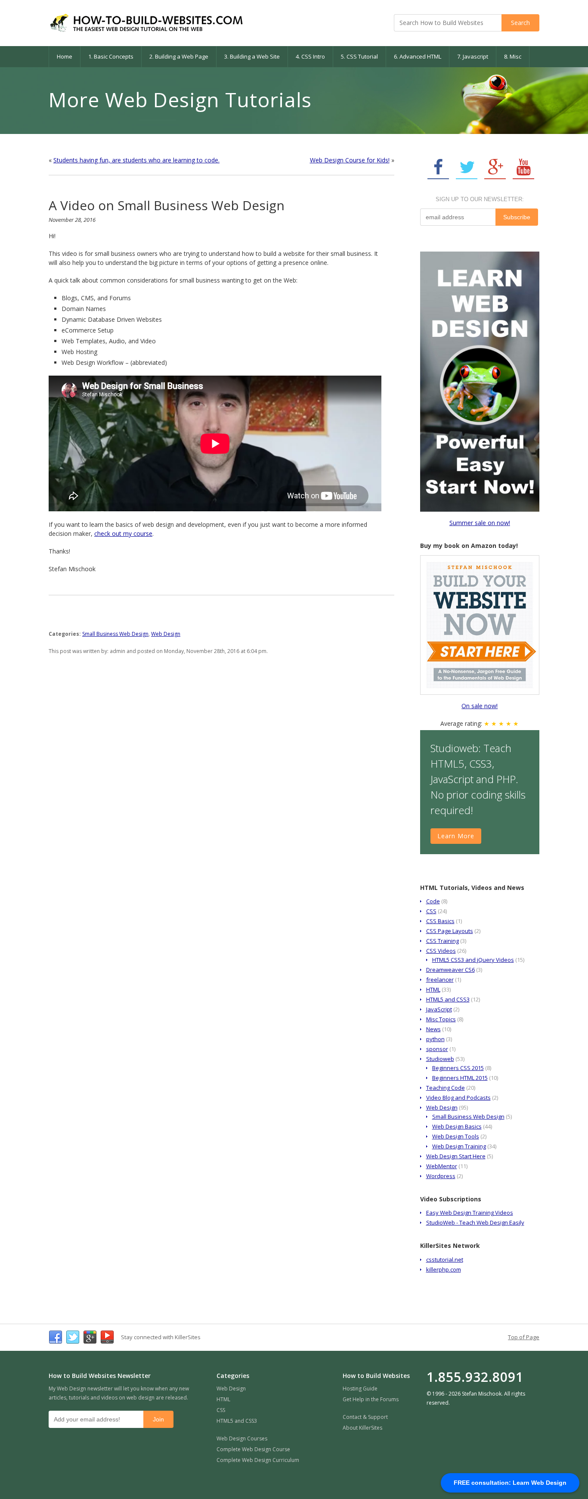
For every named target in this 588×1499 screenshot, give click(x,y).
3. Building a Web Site (252, 56)
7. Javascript (472, 56)
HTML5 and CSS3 (448, 999)
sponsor (437, 1049)
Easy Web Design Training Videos (469, 1212)
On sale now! (479, 706)
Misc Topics (441, 1019)
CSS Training (442, 941)
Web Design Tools (455, 1136)
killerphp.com (443, 1269)
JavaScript (439, 1009)
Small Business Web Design (115, 634)
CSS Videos (441, 951)
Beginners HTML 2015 (460, 1078)
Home (64, 56)
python (435, 1039)
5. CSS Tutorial (359, 56)
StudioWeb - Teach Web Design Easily (475, 1222)
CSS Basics (440, 921)
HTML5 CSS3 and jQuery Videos (473, 960)
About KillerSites (362, 1427)
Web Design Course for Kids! (350, 160)
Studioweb (440, 1059)
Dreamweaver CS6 (450, 969)
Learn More (455, 836)
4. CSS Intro (310, 56)
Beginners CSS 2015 (458, 1068)
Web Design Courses (242, 1438)
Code (433, 901)
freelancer (440, 979)
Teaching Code (445, 1088)
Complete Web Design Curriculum (258, 1460)
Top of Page (523, 1337)
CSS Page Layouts (449, 931)
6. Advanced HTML (417, 56)
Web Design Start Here (456, 1156)
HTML (433, 989)
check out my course (123, 533)
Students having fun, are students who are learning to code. (136, 160)
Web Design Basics (457, 1126)
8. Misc (512, 56)
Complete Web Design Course (253, 1449)
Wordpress (440, 1176)
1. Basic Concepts (110, 56)
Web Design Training (459, 1146)
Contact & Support (365, 1417)
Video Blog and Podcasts (458, 1097)
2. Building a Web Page (178, 56)
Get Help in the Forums (371, 1399)
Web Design (165, 634)
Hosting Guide (360, 1388)
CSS (431, 911)
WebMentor (441, 1166)
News (433, 1029)
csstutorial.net (444, 1259)
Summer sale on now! (479, 523)
